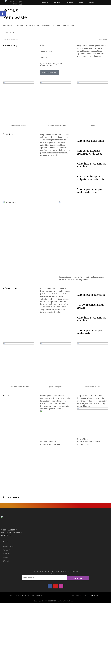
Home (81, 3)
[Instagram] (61, 586)
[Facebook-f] (50, 586)
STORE (91, 3)
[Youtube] (55, 586)
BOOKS (10, 11)
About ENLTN (44, 3)
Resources (69, 3)
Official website (49, 73)
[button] (3, 13)
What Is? (57, 3)
